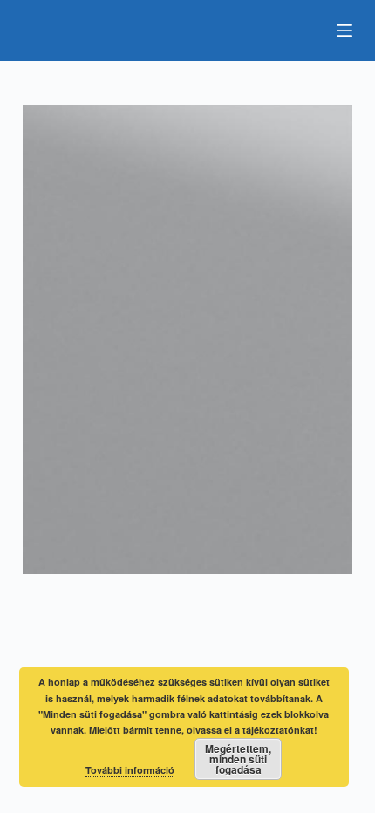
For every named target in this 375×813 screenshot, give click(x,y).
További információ (129, 769)
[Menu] (344, 30)
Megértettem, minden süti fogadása (238, 759)
